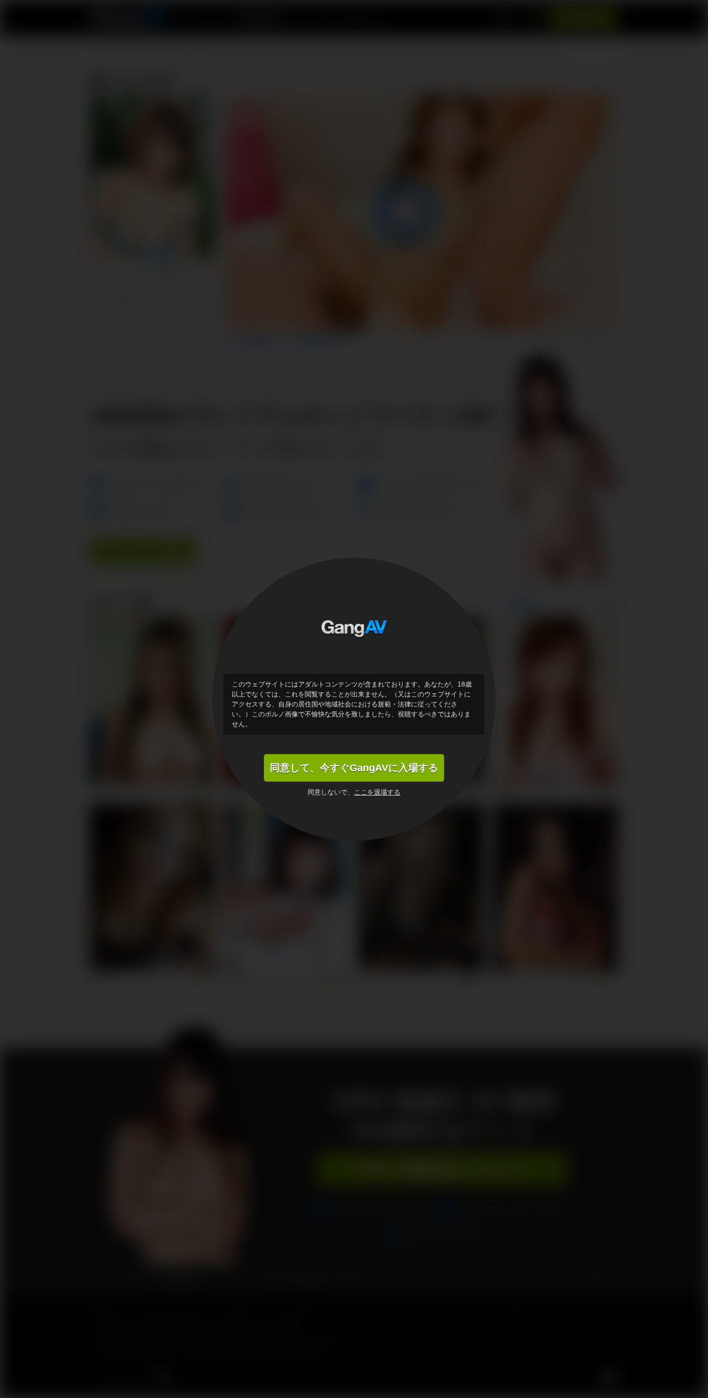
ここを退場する (377, 792)
